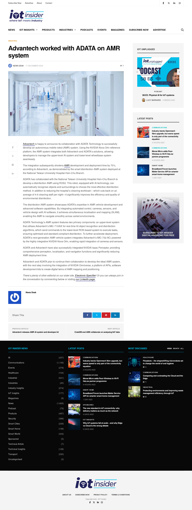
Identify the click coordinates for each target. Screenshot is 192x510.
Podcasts (86, 29)
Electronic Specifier (85, 275)
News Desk (18, 65)
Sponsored (13, 439)
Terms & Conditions (120, 495)
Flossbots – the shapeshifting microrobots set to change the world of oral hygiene (163, 362)
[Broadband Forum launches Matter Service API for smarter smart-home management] (143, 170)
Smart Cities (14, 424)
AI (9, 357)
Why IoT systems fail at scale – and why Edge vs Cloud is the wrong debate (102, 424)
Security (12, 418)
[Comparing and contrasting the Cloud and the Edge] (134, 377)
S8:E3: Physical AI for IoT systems (158, 95)
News (11, 29)
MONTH (176, 348)
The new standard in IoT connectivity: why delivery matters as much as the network (101, 409)
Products (48, 29)
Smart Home (157, 165)
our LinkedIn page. (85, 279)
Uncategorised (15, 459)
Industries (66, 29)
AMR (67, 165)
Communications (159, 127)
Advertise (29, 2)
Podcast (158, 91)
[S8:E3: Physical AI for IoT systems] (158, 72)
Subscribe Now (14, 2)
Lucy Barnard (153, 100)
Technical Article (16, 444)
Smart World (14, 434)
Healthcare (13, 373)
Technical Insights (16, 449)
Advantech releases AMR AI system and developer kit (35, 332)
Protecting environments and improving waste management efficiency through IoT (163, 392)
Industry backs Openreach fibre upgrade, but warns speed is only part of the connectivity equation (165, 134)
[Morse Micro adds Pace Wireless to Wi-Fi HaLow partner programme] (143, 152)
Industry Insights (16, 388)
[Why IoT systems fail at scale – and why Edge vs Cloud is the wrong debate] (74, 424)
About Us (66, 495)
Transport (12, 454)
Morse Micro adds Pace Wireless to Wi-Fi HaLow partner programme (162, 154)
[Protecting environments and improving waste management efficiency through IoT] (134, 391)
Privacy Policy (100, 495)
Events (102, 29)
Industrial (12, 41)
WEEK (169, 348)
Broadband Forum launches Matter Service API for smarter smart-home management (165, 171)
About (39, 2)
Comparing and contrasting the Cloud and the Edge (163, 377)
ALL (182, 348)
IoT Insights (27, 29)
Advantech (29, 144)
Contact (48, 2)
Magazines (117, 29)
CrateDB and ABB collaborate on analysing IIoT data (97, 332)
